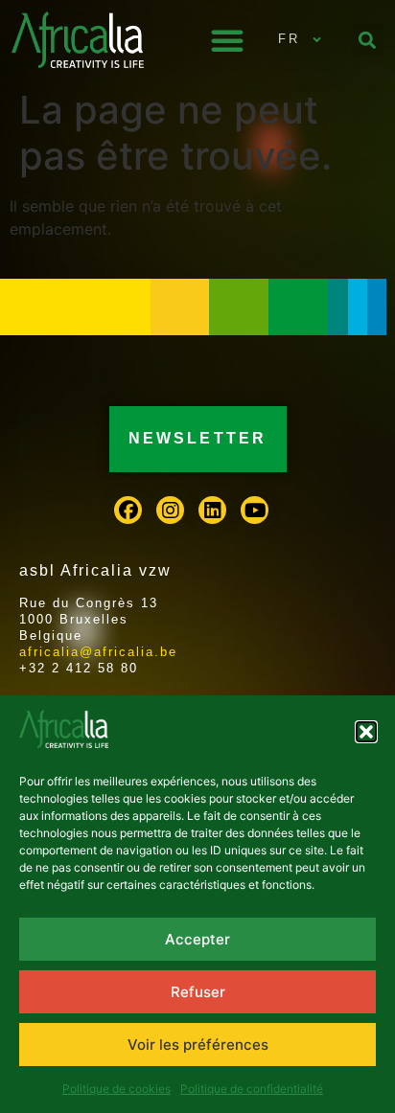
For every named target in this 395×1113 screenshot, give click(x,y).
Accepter (197, 939)
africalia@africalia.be (98, 652)
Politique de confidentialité (251, 1088)
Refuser (198, 992)
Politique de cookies (116, 1088)
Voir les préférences (198, 1044)
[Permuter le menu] (227, 40)
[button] (366, 731)
